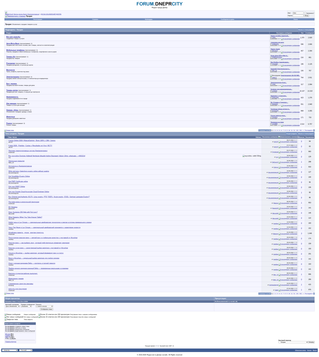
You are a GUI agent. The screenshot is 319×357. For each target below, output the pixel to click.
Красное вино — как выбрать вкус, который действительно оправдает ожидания (38, 243)
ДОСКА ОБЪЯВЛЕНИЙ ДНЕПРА (51, 14)
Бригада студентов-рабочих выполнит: (23, 273)
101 (297, 130)
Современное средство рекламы (20, 284)
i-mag (273, 84)
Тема (9, 137)
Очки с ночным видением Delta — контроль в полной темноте (31, 263)
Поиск (296, 19)
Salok (276, 290)
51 (294, 130)
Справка (95, 19)
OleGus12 (275, 162)
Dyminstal (275, 152)
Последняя (309, 130)
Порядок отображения (28, 304)
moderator (11, 152)
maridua (10, 224)
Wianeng (275, 234)
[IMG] (7, 337)
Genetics (275, 117)
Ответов (301, 137)
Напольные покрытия (16, 161)
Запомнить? (310, 13)
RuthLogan (275, 97)
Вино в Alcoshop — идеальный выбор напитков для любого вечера (33, 258)
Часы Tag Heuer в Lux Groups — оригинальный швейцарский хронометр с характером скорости (44, 227)
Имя (289, 13)
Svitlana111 (275, 44)
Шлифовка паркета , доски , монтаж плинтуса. (26, 233)
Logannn (274, 90)
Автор (15, 137)
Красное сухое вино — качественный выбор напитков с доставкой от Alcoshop (38, 248)
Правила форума (10, 341)
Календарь (149, 19)
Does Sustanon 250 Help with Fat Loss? (23, 212)
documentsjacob (13, 173)
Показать (38, 304)
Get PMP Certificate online (18, 181)
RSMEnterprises (277, 57)
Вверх (315, 350)
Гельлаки (275, 63)
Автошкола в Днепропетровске (20, 166)
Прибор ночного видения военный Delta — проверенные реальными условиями (38, 268)
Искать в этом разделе (306, 30)
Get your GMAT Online (16, 186)
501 (301, 130)
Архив (309, 350)
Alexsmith (11, 214)
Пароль (290, 15)
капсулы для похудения (17, 289)
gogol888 (275, 123)
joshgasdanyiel (273, 285)
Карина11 (275, 104)
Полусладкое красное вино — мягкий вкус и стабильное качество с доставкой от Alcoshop (42, 238)
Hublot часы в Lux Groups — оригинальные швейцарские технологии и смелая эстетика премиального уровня (49, 222)
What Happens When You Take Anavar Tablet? (25, 217)
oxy (9, 157)
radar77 (274, 77)
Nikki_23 (11, 162)
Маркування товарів (16, 279)
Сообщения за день (227, 19)
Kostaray (11, 285)
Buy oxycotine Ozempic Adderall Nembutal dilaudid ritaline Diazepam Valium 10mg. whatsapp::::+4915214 (46, 156)
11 (291, 130)
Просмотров (309, 137)
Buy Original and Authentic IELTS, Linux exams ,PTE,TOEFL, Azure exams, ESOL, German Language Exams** (49, 197)
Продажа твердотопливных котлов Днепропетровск (27, 151)
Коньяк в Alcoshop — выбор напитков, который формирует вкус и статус (36, 253)
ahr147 (10, 142)
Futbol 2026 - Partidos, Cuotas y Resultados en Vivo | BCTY (30, 146)
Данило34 (11, 208)
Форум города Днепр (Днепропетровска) (26, 14)
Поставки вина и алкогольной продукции (23, 202)
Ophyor (276, 167)
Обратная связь (300, 350)
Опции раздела (291, 133)
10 (289, 130)
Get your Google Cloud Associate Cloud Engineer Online (28, 192)
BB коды (7, 334)
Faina (273, 37)
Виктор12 (275, 50)
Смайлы (7, 335)
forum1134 (275, 110)
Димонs (275, 203)
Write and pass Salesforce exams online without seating (28, 171)
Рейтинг (258, 137)
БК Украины (12, 207)
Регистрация (37, 19)
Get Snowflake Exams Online (19, 176)
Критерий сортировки (12, 304)
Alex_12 (274, 70)
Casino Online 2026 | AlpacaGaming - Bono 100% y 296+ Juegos (31, 140)
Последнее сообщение (270, 137)
